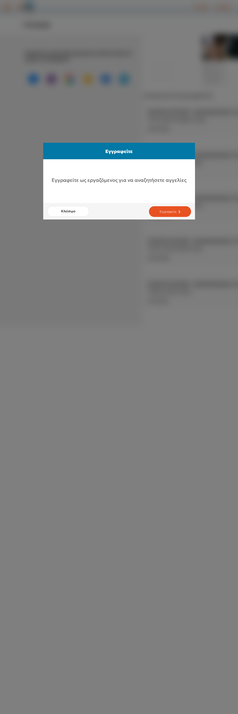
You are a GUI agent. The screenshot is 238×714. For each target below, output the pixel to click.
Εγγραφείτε (168, 211)
